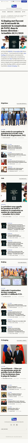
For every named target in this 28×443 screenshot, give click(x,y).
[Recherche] (11, 1)
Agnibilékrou (18, 11)
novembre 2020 (18, 51)
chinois (9, 66)
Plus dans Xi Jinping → (22, 340)
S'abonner (24, 1)
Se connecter (18, 1)
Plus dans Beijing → (22, 262)
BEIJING (10, 51)
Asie (11, 58)
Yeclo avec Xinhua (7, 216)
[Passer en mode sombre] (15, 1)
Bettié (23, 11)
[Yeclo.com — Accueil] (14, 419)
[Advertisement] (14, 86)
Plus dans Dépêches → (22, 103)
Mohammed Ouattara (7, 378)
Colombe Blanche (7, 296)
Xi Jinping (14, 66)
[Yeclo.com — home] (14, 6)
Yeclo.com (3, 15)
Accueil (4, 11)
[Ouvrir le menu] (2, 1)
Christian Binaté (6, 137)
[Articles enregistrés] (13, 1)
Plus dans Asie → (23, 178)
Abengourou (10, 11)
